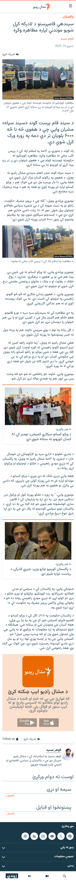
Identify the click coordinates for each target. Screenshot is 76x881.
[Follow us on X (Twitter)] (61, 836)
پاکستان (68, 16)
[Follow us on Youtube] (52, 836)
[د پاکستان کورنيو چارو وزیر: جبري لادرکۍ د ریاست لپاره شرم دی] (38, 541)
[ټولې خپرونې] (29, 876)
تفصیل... (9, 795)
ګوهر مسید (67, 39)
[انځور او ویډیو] (47, 876)
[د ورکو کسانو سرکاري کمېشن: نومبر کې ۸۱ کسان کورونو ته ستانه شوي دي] (38, 406)
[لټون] (64, 876)
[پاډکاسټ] (25, 836)
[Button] (11, 54)
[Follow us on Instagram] (43, 836)
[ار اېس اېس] (34, 836)
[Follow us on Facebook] (70, 836)
